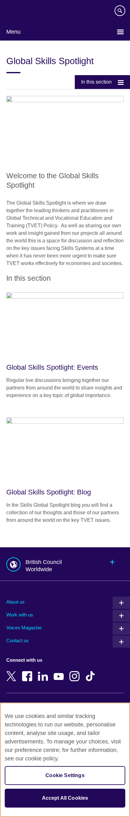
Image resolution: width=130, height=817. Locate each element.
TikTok (91, 671)
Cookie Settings (64, 775)
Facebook (28, 671)
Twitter (12, 671)
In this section (96, 82)
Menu (13, 32)
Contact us (17, 640)
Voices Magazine (24, 627)
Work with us (19, 614)
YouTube (60, 671)
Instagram (75, 671)
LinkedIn (44, 671)
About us (15, 601)
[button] (65, 564)
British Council (22, 11)
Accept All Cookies (65, 798)
